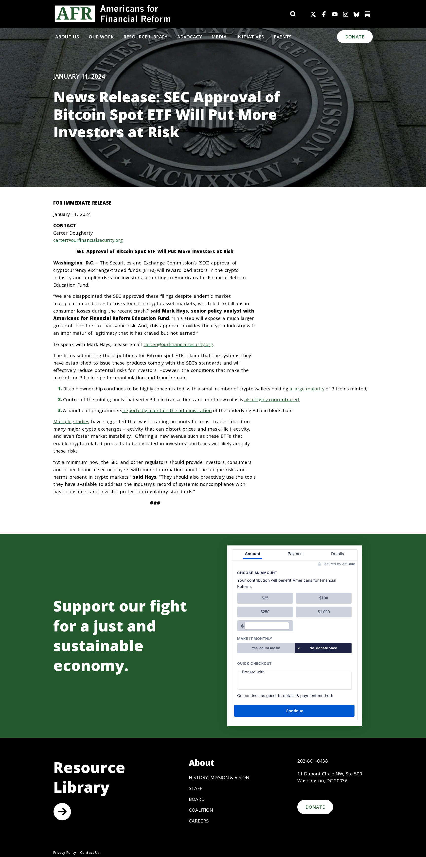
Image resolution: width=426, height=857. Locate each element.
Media (219, 37)
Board (197, 799)
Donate (355, 37)
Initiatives (250, 37)
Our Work (101, 37)
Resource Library (145, 37)
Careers (199, 821)
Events (282, 37)
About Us (67, 37)
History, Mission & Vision (219, 777)
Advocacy (189, 37)
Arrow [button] (62, 812)
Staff (195, 788)
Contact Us (89, 852)
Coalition (201, 810)
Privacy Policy (64, 852)
